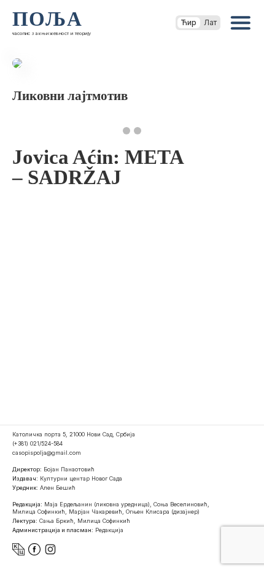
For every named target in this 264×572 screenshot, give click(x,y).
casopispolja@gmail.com (46, 452)
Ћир (188, 22)
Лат (210, 22)
